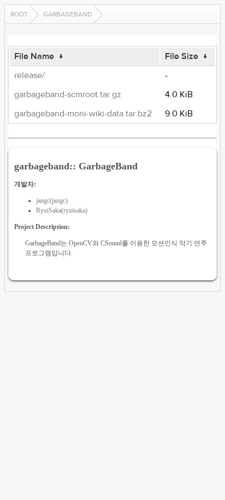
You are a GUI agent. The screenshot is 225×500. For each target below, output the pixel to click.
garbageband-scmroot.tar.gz (67, 94)
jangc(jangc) (52, 200)
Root (19, 14)
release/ (29, 75)
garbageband (67, 14)
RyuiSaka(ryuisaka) (61, 210)
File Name (34, 56)
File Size (181, 56)
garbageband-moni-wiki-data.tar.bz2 (83, 113)
